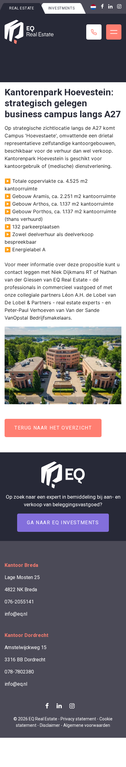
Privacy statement (78, 718)
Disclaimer (50, 725)
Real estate (21, 8)
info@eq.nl (16, 614)
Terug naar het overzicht (53, 428)
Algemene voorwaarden (86, 725)
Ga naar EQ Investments (63, 522)
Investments (61, 8)
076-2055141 (19, 602)
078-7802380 (19, 672)
